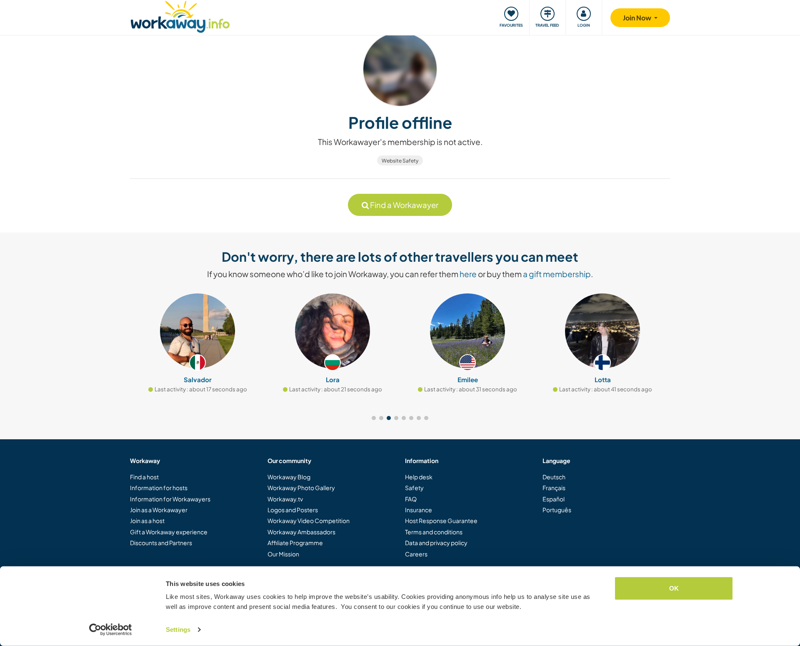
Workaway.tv (285, 499)
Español (553, 499)
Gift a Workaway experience (169, 532)
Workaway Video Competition (309, 520)
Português (556, 509)
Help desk (418, 477)
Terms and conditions (433, 532)
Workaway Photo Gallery (301, 487)
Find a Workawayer (403, 205)
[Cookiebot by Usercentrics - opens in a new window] (110, 629)
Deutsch (553, 477)
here (468, 274)
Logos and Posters (293, 509)
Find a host (144, 477)
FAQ (411, 499)
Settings (178, 629)
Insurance (418, 509)
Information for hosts (159, 487)
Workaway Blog (289, 477)
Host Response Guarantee (441, 520)
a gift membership (557, 274)
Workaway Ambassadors (301, 532)
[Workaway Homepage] (180, 16)
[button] (374, 418)
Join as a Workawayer (159, 509)
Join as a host (147, 520)
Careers (416, 554)
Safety (414, 487)
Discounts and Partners (161, 542)
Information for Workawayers (170, 499)
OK (674, 588)
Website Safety (400, 161)
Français (553, 487)
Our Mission (283, 554)
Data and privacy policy (436, 542)
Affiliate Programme (295, 542)
